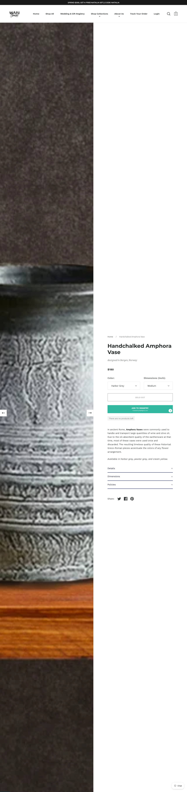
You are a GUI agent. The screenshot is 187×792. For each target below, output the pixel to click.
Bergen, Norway (128, 360)
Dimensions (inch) (154, 378)
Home (110, 337)
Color (111, 378)
